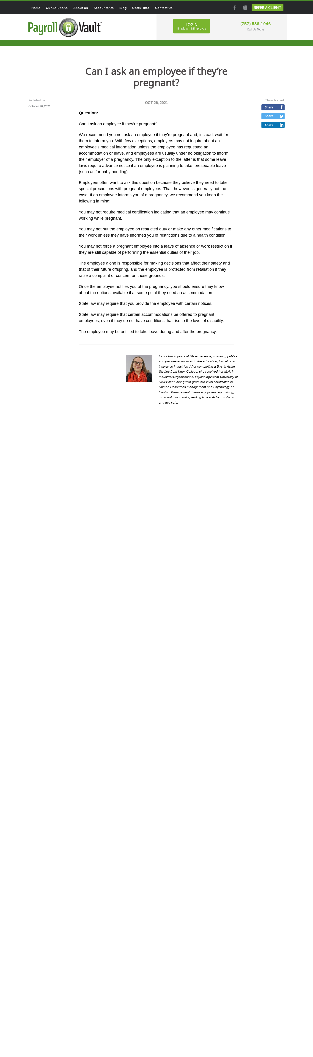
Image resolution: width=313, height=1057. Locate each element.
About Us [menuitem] (80, 8)
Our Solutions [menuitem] (57, 8)
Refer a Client (267, 7)
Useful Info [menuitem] (140, 8)
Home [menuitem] (35, 8)
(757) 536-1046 (255, 23)
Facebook (234, 7)
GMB (244, 7)
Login (191, 26)
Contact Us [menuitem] (164, 8)
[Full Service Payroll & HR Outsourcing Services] (65, 27)
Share (269, 107)
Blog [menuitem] (123, 8)
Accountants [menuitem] (103, 8)
